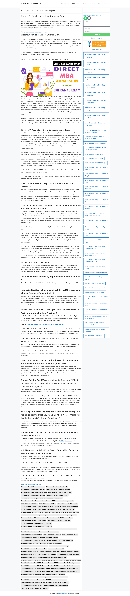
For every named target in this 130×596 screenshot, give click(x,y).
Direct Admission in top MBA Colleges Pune (58, 520)
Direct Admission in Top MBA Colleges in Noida (33, 520)
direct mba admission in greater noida (49, 551)
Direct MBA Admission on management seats (33, 582)
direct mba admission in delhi (56, 548)
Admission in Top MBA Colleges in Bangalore (33, 486)
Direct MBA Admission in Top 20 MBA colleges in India (35, 563)
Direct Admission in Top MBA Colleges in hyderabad (62, 515)
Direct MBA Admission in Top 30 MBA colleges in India (65, 563)
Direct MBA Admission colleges (29, 532)
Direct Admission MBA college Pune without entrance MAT (36, 526)
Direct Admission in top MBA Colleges (67, 503)
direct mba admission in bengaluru (30, 543)
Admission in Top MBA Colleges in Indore (57, 495)
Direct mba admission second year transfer (57, 582)
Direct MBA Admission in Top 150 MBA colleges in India (66, 560)
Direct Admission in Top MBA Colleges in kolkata (60, 517)
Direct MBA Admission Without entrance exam (56, 585)
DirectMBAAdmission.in (64, 593)
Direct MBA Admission (31, 4)
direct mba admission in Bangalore (49, 537)
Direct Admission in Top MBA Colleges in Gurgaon (34, 515)
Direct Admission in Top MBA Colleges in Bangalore (64, 506)
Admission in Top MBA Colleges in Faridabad (58, 489)
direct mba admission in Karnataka (47, 554)
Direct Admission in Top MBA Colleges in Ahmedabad (35, 506)
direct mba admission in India (28, 554)
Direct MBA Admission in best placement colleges (34, 548)
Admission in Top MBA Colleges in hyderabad (33, 495)
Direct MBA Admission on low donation (31, 579)
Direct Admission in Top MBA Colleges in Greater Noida (64, 512)
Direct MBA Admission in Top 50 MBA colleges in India (65, 565)
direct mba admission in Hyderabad (70, 551)
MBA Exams (75, 3)
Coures (105, 3)
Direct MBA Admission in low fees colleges (68, 554)
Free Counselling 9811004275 (92, 15)
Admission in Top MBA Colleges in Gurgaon (59, 492)
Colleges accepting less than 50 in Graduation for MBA (94, 138)
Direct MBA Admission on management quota (55, 579)
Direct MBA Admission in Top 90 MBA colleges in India (65, 571)
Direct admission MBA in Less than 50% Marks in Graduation (45, 324)
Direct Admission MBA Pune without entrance (65, 529)
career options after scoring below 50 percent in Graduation (95, 131)
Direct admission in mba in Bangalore (31, 500)
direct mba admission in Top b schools (31, 574)
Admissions (92, 3)
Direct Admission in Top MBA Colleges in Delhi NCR (60, 509)
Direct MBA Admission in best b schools (50, 543)
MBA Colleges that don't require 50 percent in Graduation (94, 324)
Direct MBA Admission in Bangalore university (33, 540)
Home (56, 3)
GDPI (99, 3)
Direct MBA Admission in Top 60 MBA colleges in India (35, 568)
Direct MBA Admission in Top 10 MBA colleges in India (52, 557)
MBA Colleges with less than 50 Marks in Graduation (96, 330)
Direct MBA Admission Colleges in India (31, 534)
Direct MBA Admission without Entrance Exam (43, 16)
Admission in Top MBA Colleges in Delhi (56, 486)
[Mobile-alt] (89, 18)
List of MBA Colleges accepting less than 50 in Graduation (96, 317)
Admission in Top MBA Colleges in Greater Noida (34, 492)
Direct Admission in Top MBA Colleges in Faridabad (34, 512)
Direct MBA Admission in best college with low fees (34, 546)
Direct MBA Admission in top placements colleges (34, 577)
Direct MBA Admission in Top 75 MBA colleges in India (65, 568)
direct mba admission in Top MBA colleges (53, 574)
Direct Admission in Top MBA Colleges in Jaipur (33, 517)
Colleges (84, 3)
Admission (24, 484)
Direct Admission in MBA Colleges (53, 498)
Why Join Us (64, 3)
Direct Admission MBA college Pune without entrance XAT (36, 529)
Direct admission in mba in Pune (47, 503)
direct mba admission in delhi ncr (29, 551)
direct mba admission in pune (28, 557)
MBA (40, 484)
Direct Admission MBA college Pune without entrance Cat (36, 523)
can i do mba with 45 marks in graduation (95, 124)
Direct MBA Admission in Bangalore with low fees (59, 540)
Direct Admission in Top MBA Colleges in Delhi (33, 509)
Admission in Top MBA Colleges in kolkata (32, 498)
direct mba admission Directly (70, 534)
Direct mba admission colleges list (52, 534)
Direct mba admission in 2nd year (30, 537)
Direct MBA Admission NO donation (57, 577)
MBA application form (66, 441)
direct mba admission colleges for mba (49, 532)
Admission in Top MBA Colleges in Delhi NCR (33, 489)
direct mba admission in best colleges (59, 546)
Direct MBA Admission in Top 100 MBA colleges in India (35, 560)
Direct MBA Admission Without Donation (31, 585)
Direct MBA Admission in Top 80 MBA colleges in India (35, 571)
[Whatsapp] (85, 18)
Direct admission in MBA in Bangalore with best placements (57, 500)
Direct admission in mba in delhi (29, 503)
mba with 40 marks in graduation (94, 335)
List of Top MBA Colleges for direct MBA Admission (34, 588)
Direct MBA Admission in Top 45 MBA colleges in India (35, 565)
